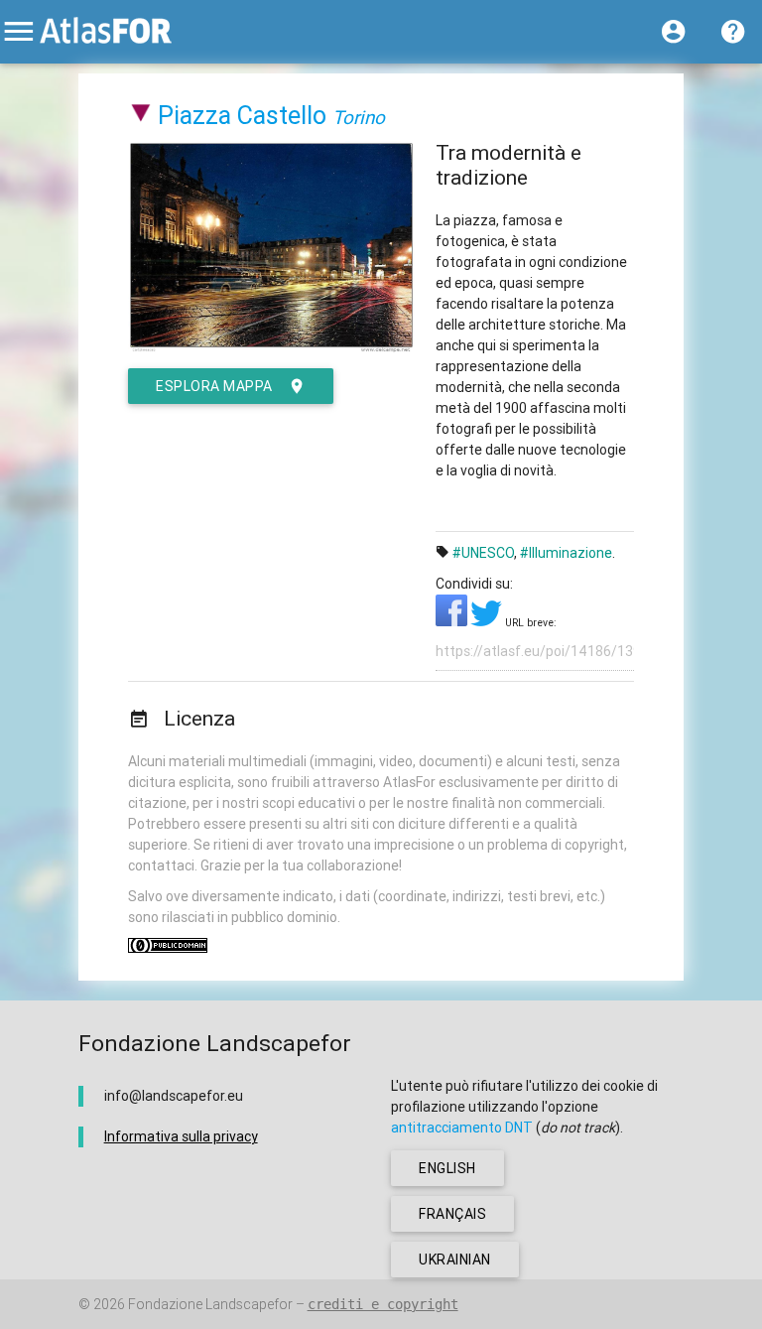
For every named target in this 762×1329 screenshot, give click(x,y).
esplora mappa (214, 386)
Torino (358, 117)
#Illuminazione (566, 553)
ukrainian (455, 1259)
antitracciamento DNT (462, 1127)
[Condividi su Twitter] (487, 621)
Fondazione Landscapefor (210, 1304)
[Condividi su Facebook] (453, 621)
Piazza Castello (242, 115)
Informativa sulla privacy (181, 1136)
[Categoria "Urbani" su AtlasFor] (141, 115)
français (452, 1214)
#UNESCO (483, 553)
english (447, 1168)
